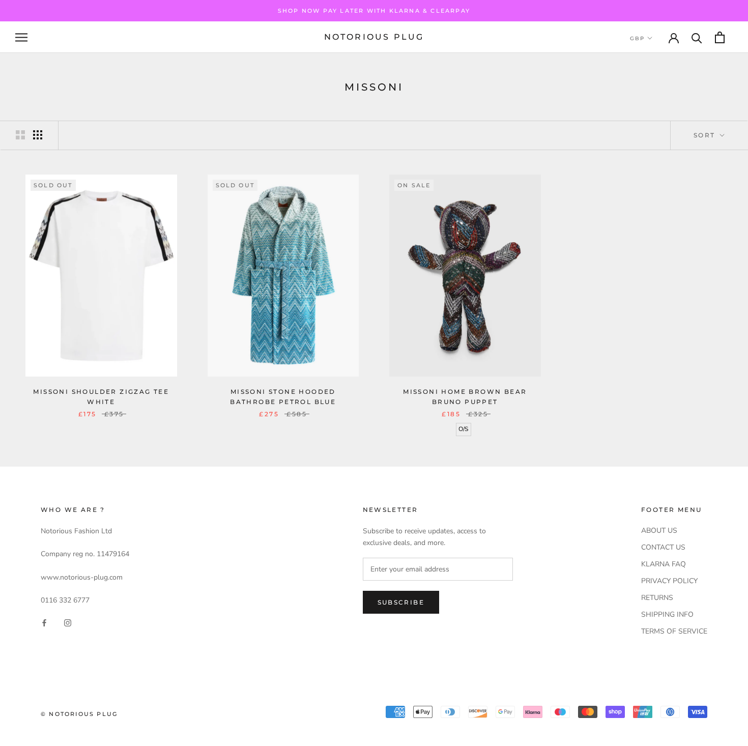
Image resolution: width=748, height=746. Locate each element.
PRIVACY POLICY (669, 581)
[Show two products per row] (20, 134)
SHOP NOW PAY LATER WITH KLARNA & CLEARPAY (374, 10)
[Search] (697, 37)
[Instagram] (67, 622)
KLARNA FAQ (663, 564)
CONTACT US (663, 547)
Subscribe (401, 602)
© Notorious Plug (79, 714)
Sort (706, 135)
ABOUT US (659, 530)
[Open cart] (720, 37)
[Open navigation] (21, 37)
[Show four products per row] (37, 134)
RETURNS (657, 597)
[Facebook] (44, 622)
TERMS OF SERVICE (674, 631)
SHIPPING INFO (667, 614)
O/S (463, 429)
